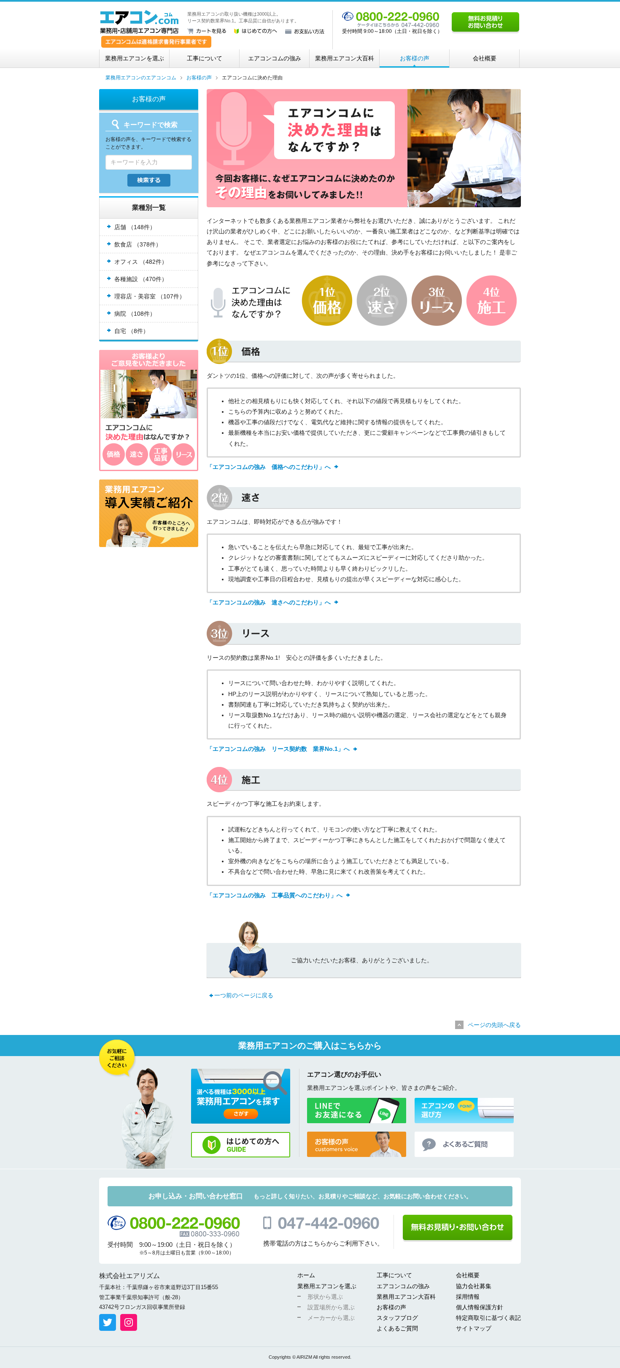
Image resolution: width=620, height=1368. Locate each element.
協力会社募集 (473, 1286)
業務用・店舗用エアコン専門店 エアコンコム (139, 22)
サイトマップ (473, 1328)
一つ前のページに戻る (243, 995)
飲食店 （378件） (138, 244)
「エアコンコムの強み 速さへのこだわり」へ (269, 602)
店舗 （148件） (135, 227)
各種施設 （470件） (140, 279)
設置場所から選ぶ (331, 1307)
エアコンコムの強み (274, 58)
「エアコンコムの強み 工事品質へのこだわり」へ (274, 895)
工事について (204, 58)
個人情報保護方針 (479, 1307)
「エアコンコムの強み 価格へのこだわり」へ (269, 466)
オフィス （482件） (140, 261)
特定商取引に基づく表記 (488, 1317)
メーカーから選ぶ (331, 1317)
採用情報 (468, 1296)
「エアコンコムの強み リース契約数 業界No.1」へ (278, 748)
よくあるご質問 (397, 1328)
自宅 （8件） (131, 331)
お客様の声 (414, 58)
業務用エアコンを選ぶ (134, 58)
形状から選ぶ (325, 1296)
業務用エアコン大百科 (344, 58)
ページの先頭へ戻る (494, 1024)
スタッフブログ (397, 1317)
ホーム (306, 1275)
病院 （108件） (135, 313)
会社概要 (484, 58)
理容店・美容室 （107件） (149, 296)
